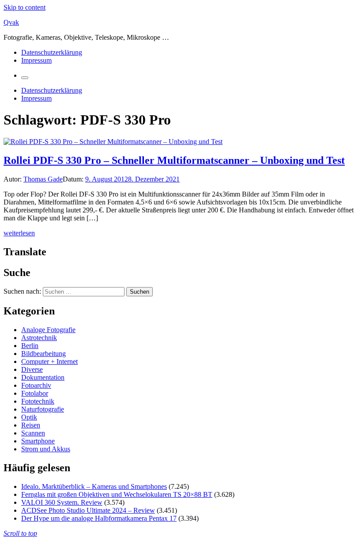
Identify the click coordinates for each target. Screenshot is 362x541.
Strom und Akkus (45, 449)
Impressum (36, 60)
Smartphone (38, 441)
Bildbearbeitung (43, 353)
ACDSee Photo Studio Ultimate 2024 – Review (88, 510)
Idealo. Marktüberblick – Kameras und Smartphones (94, 486)
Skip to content (24, 7)
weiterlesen (19, 233)
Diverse (32, 369)
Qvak (11, 22)
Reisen (30, 425)
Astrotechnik (39, 337)
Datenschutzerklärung (51, 52)
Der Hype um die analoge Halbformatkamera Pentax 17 (99, 518)
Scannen (33, 433)
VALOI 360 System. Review (61, 502)
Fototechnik (37, 401)
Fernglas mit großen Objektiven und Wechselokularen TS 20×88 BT (116, 494)
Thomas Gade (43, 179)
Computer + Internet (49, 361)
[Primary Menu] (24, 77)
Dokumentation (42, 377)
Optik (29, 417)
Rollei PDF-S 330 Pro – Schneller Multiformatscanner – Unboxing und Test (174, 160)
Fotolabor (34, 393)
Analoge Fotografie (48, 329)
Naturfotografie (42, 409)
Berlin (29, 345)
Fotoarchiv (36, 385)
